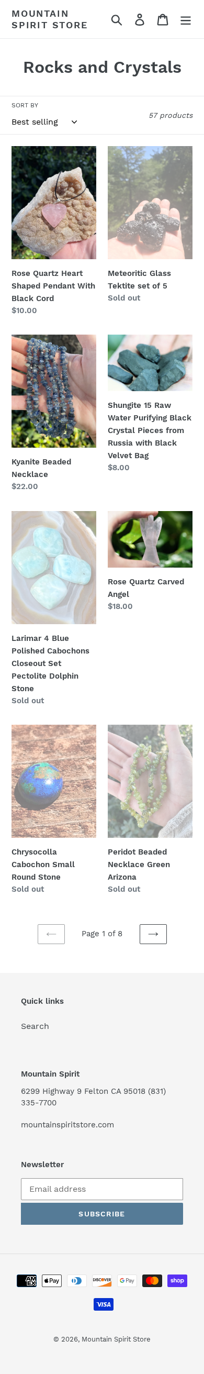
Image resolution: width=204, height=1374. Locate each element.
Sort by (25, 105)
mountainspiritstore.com (67, 1124)
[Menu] (185, 19)
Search (35, 1026)
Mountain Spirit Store (50, 19)
